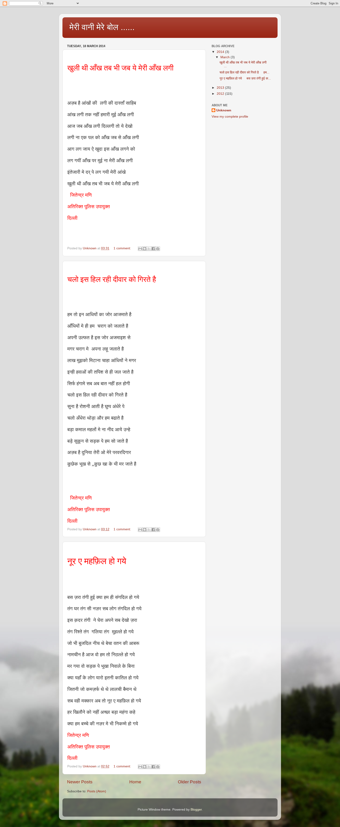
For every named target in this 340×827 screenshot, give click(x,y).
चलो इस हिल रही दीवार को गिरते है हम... (244, 72)
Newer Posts (80, 781)
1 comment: (123, 248)
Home (135, 781)
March (225, 57)
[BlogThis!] (144, 248)
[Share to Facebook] (153, 248)
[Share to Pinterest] (157, 248)
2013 (221, 87)
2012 (221, 93)
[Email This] (140, 248)
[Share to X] (149, 248)
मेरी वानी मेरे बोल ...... (102, 27)
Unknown (223, 110)
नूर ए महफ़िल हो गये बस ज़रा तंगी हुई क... (245, 78)
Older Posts (189, 781)
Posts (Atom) (96, 791)
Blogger (196, 809)
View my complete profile (230, 116)
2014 (221, 52)
